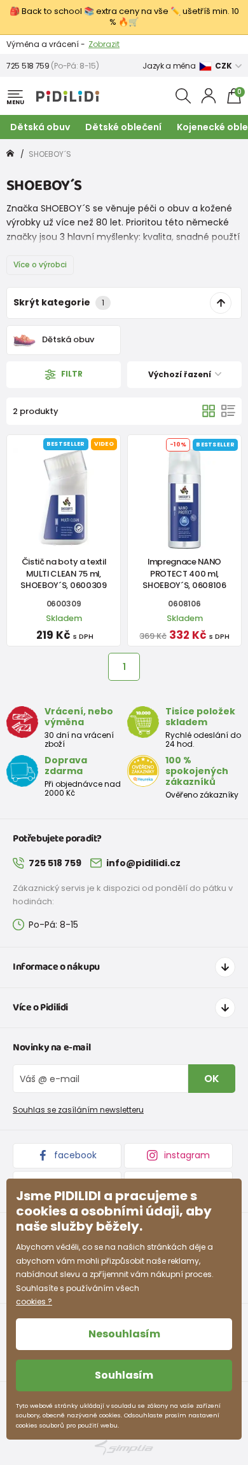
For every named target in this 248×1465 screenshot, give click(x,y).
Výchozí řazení (180, 374)
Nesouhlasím (124, 1334)
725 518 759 (28, 65)
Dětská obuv (40, 127)
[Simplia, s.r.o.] (124, 1447)
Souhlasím (124, 1375)
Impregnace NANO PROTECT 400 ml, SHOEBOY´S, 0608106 (184, 573)
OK (211, 1078)
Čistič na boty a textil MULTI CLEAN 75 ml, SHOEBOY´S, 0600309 (63, 573)
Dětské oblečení (123, 127)
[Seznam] (228, 411)
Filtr (71, 373)
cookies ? (34, 1301)
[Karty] (209, 411)
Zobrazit (104, 44)
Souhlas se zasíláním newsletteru (78, 1109)
